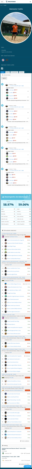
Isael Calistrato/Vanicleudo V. (13, 359)
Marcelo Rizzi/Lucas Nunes (13, 271)
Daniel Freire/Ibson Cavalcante (14, 415)
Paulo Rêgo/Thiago (11, 246)
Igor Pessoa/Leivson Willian (13, 403)
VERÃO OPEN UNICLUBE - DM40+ (9, 374)
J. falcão (10, 153)
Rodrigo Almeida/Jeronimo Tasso (14, 287)
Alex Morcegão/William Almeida (14, 365)
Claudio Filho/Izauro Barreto (13, 343)
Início (1, 5)
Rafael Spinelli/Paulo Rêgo (13, 321)
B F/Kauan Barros (11, 324)
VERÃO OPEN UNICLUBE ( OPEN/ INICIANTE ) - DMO (13, 387)
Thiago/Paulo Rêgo (11, 293)
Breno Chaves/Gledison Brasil (14, 346)
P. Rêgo (10, 177)
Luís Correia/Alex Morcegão (13, 412)
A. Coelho (11, 92)
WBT (11, 264)
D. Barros (11, 156)
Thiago (10, 174)
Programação (14, 72)
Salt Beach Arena (13, 236)
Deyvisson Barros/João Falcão (14, 249)
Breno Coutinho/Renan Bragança (14, 368)
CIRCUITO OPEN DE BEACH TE (16, 390)
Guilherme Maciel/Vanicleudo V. (14, 434)
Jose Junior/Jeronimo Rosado (13, 393)
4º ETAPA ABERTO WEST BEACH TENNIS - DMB (12, 425)
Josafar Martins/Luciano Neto (13, 252)
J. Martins (11, 140)
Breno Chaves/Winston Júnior (13, 333)
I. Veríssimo (11, 98)
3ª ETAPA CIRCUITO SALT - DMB (17, 85)
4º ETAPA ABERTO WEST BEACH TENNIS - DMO (12, 406)
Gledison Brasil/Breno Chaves (14, 381)
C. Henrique (11, 90)
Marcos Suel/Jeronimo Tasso (13, 268)
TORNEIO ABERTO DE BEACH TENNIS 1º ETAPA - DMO (13, 349)
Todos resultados (25, 441)
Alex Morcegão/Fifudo (12, 274)
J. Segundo (11, 95)
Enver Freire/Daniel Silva (12, 362)
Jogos (7, 72)
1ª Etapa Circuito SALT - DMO (8, 314)
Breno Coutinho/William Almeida (14, 308)
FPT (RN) (11, 280)
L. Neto (10, 138)
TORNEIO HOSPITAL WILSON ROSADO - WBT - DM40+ (13, 277)
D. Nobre (11, 119)
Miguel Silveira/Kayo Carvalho (14, 400)
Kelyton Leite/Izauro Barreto (13, 305)
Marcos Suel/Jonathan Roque (13, 258)
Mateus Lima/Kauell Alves (13, 396)
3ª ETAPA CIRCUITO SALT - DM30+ (9, 233)
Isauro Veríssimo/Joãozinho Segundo (15, 240)
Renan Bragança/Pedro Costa (14, 330)
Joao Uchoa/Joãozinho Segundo (14, 356)
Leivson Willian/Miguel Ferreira (14, 284)
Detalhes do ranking (24, 464)
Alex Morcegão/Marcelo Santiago (14, 255)
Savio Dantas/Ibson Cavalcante (14, 431)
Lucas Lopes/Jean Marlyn (12, 418)
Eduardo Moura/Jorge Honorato (14, 384)
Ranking (21, 72)
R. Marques (11, 116)
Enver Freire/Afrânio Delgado (13, 371)
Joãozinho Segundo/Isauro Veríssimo (15, 296)
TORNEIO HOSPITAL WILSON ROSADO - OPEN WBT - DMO (14, 261)
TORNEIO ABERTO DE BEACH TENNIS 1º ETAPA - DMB (13, 336)
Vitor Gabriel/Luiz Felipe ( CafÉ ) (14, 290)
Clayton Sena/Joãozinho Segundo (14, 327)
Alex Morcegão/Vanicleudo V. (13, 311)
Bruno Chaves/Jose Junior (13, 299)
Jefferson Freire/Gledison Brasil (14, 302)
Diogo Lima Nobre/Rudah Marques (15, 243)
